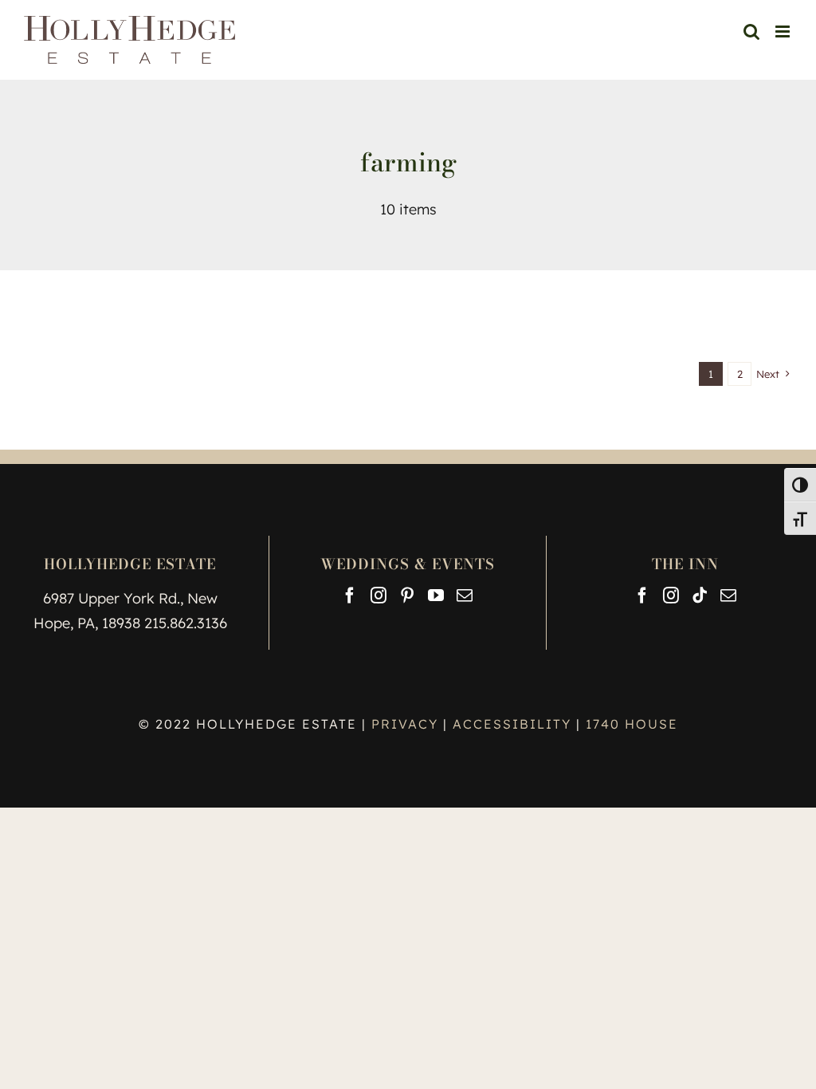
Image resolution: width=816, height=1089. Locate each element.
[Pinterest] (407, 595)
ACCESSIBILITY (512, 724)
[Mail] (465, 595)
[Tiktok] (700, 595)
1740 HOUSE (632, 724)
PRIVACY (407, 724)
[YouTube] (436, 595)
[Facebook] (350, 595)
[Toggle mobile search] (751, 31)
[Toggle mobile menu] (783, 31)
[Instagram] (378, 595)
